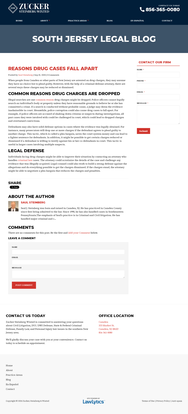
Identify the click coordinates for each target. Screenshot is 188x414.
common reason (45, 99)
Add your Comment (79, 232)
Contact (167, 20)
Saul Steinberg (25, 75)
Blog (110, 20)
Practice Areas (77, 20)
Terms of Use (148, 401)
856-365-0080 (163, 9)
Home (19, 20)
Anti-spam (177, 401)
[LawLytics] (94, 401)
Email (15, 257)
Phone (141, 81)
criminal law (25, 160)
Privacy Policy (163, 401)
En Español (137, 20)
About (44, 20)
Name (14, 247)
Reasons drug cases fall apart (53, 68)
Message (17, 268)
